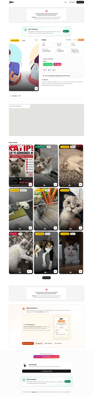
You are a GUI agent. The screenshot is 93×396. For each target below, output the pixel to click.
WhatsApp (49, 65)
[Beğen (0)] (36, 88)
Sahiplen (69, 39)
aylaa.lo (58, 65)
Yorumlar (82, 39)
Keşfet (65, 31)
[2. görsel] (21, 272)
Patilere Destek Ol (29, 343)
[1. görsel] (44, 185)
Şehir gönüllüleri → (58, 343)
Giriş (65, 2)
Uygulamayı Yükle (47, 371)
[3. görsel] (72, 185)
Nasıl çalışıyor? (48, 343)
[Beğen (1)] (28, 271)
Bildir (75, 39)
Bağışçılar (40, 343)
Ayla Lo (45, 61)
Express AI (34, 391)
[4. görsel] (48, 185)
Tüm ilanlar (47, 277)
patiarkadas (51, 357)
